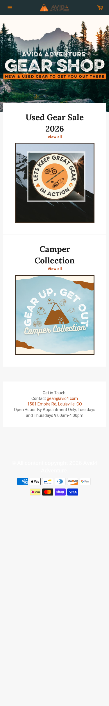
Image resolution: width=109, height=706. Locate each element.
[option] (54, 63)
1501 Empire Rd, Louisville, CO (54, 404)
